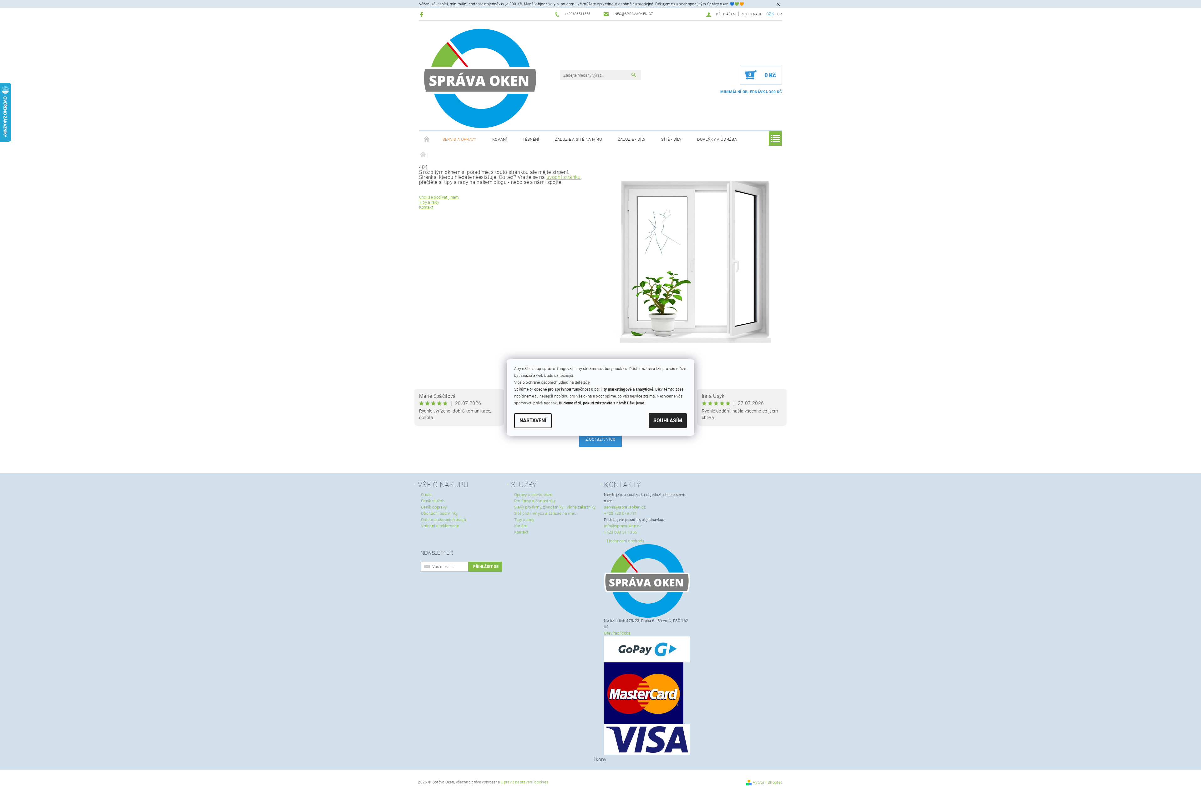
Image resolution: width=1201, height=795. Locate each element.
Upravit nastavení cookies (525, 782)
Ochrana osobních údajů (443, 519)
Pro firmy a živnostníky (535, 501)
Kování (499, 139)
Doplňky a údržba (717, 139)
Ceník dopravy (434, 507)
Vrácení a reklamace (440, 526)
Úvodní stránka (427, 139)
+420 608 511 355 (620, 532)
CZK (770, 14)
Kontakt (426, 207)
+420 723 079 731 (620, 513)
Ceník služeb (432, 501)
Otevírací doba (617, 633)
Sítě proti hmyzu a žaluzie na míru (545, 513)
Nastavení (532, 420)
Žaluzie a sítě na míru (578, 139)
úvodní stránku (563, 177)
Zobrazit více (600, 439)
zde (586, 382)
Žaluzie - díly (632, 139)
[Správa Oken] (480, 78)
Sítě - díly (671, 139)
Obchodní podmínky (439, 513)
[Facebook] (422, 14)
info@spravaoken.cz (622, 526)
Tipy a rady (429, 202)
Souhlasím (667, 420)
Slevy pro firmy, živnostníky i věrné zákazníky (555, 507)
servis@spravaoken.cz (625, 507)
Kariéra (520, 526)
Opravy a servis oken (533, 494)
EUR (778, 14)
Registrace (751, 14)
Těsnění (531, 139)
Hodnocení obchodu (625, 541)
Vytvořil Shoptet (767, 782)
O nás (426, 494)
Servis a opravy (460, 139)
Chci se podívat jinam (439, 197)
